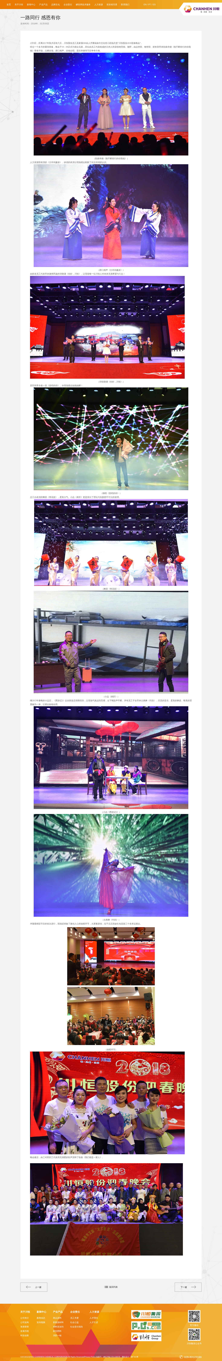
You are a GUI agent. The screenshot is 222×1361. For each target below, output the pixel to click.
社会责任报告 (76, 1326)
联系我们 (125, 4)
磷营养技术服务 (83, 4)
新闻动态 (41, 1318)
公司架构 (24, 1322)
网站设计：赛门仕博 (130, 1357)
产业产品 (43, 4)
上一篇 (38, 1287)
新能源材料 (58, 1322)
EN (145, 4)
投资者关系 (112, 4)
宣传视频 (41, 1322)
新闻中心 (31, 4)
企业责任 (68, 4)
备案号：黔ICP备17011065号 (108, 1357)
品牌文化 (55, 4)
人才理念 (94, 1318)
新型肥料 (57, 1331)
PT (149, 4)
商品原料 (57, 1318)
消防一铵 (57, 1335)
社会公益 (74, 1322)
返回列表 (113, 1287)
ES (154, 4)
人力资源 (98, 4)
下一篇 (184, 1287)
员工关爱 (74, 1318)
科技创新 (24, 1335)
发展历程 (24, 1331)
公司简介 (24, 1318)
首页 (9, 4)
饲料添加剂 (58, 1326)
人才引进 (94, 1322)
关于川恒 (19, 4)
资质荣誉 (24, 1326)
